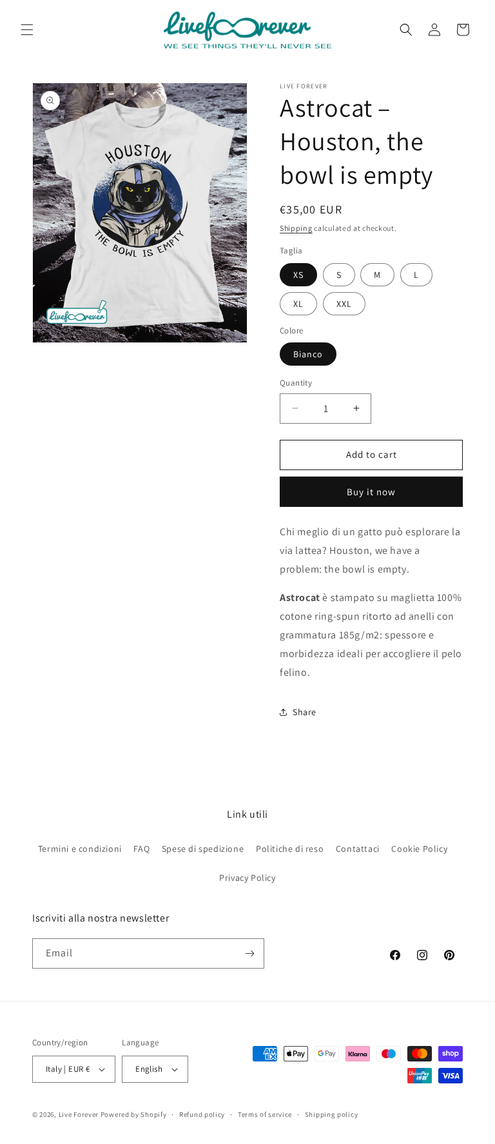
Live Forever (79, 1114)
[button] (27, 29)
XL (298, 304)
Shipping (296, 228)
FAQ (141, 848)
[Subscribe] (249, 953)
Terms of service (265, 1114)
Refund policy (202, 1114)
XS (298, 275)
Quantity (296, 382)
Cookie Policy (419, 848)
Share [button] (304, 712)
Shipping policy (331, 1114)
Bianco (308, 354)
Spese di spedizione (203, 848)
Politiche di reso (290, 848)
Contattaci (358, 848)
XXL (344, 304)
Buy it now (371, 492)
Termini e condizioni (80, 848)
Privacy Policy (247, 877)
